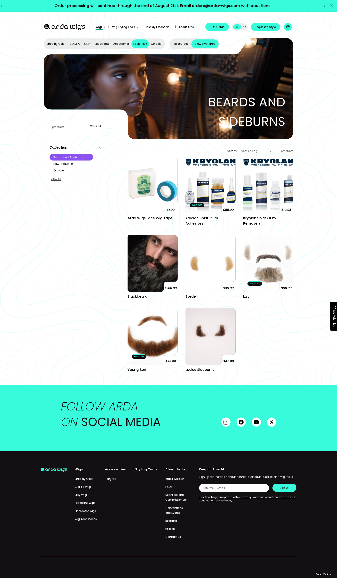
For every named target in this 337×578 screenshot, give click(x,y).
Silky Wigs (81, 495)
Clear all (95, 126)
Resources (181, 44)
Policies (170, 529)
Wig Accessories (86, 519)
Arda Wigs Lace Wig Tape (150, 218)
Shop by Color (56, 44)
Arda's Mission (174, 479)
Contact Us (173, 537)
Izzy (246, 296)
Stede (190, 296)
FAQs (168, 487)
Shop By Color (84, 479)
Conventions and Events (174, 510)
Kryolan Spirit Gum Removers (259, 221)
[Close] (331, 5)
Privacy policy (127, 572)
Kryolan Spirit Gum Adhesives (201, 221)
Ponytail (110, 479)
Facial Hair (140, 44)
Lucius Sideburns (200, 369)
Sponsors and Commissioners (176, 497)
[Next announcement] (324, 6)
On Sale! (156, 44)
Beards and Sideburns (68, 157)
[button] (100, 27)
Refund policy (104, 572)
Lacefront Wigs (85, 503)
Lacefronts (102, 44)
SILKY (87, 44)
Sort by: (232, 151)
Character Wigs (85, 511)
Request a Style (265, 27)
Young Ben (137, 369)
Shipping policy (152, 572)
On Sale (58, 170)
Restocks (171, 521)
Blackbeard (137, 296)
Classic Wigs (83, 487)
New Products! (63, 164)
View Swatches (205, 44)
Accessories (121, 44)
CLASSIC (74, 44)
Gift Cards (217, 27)
